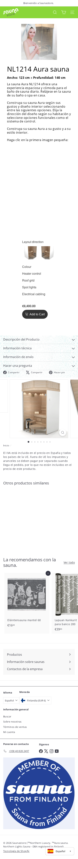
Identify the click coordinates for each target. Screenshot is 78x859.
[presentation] (33, 242)
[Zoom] (62, 432)
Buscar (7, 716)
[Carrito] (63, 12)
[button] (31, 253)
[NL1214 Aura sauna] (27, 518)
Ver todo (69, 562)
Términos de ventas (15, 727)
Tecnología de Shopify (16, 851)
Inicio (6, 445)
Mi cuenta (9, 732)
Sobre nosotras (12, 721)
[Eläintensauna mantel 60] (27, 601)
